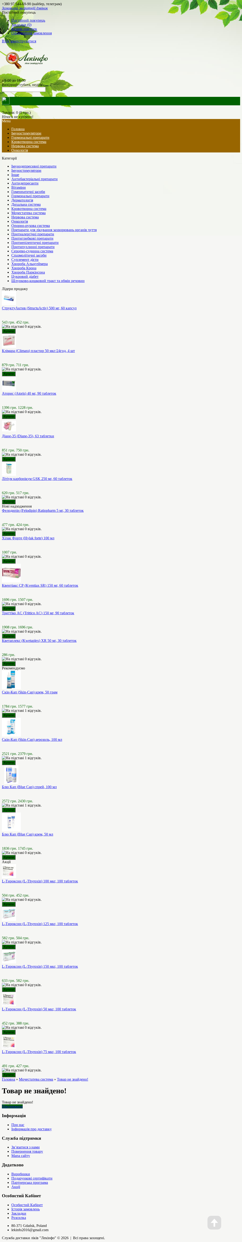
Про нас (17, 1125)
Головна (8, 1079)
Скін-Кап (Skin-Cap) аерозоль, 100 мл (32, 740)
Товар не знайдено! (72, 1079)
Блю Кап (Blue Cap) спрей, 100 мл (29, 787)
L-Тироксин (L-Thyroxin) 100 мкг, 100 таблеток (40, 881)
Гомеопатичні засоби (28, 192)
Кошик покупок (24, 29)
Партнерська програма (29, 1183)
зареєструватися (23, 41)
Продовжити (12, 1106)
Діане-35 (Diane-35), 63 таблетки (28, 436)
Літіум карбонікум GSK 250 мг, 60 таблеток (37, 479)
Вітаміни (18, 187)
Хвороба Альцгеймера (29, 264)
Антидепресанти (25, 183)
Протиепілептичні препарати (35, 243)
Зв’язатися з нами (25, 1147)
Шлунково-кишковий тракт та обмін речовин (48, 281)
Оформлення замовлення (31, 33)
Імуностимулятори (26, 133)
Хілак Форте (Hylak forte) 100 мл (28, 538)
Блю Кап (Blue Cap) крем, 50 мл (27, 834)
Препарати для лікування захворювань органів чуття (54, 230)
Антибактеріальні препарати (34, 179)
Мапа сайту (20, 1156)
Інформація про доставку (31, 1129)
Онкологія (19, 150)
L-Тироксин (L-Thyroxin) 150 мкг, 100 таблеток (40, 966)
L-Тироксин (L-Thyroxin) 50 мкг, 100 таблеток (39, 1009)
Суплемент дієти (25, 260)
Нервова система (25, 146)
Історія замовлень (25, 1209)
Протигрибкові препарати (32, 238)
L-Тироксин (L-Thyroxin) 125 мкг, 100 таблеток (40, 924)
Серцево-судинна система (32, 251)
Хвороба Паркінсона (28, 272)
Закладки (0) (21, 25)
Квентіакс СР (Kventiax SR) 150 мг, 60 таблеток (40, 585)
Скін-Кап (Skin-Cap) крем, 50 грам (29, 692)
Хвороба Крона (23, 268)
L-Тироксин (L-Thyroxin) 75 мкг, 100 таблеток (39, 1052)
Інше (15, 175)
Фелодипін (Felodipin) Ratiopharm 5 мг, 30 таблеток (43, 510)
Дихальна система (26, 204)
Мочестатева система (28, 213)
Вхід (5, 41)
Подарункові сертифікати (31, 1178)
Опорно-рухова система (30, 226)
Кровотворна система (28, 142)
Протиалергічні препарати (32, 234)
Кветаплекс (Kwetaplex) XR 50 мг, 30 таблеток (39, 641)
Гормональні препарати (30, 137)
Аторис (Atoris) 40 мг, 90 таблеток (29, 393)
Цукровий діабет (25, 277)
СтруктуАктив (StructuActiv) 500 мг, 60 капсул (39, 308)
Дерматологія (22, 200)
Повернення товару (27, 1151)
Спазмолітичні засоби (29, 255)
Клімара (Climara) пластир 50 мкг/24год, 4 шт (38, 351)
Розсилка (18, 1218)
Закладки (18, 1213)
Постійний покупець (28, 20)
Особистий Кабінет (27, 1205)
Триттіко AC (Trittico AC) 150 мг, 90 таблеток (38, 613)
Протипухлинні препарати (33, 247)
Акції (15, 1187)
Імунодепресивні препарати (33, 166)
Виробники (20, 1174)
